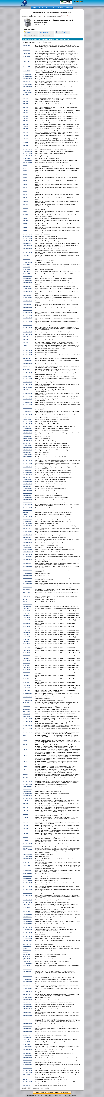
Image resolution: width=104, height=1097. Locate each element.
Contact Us (50, 1092)
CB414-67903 (26, 71)
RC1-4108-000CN (27, 278)
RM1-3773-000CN (27, 325)
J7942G (25, 755)
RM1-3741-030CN (27, 408)
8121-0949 (25, 825)
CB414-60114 (26, 639)
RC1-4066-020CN (27, 563)
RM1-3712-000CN (27, 354)
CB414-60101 (26, 255)
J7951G (25, 761)
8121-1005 (25, 840)
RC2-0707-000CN (27, 1060)
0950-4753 (25, 336)
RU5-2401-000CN (27, 1012)
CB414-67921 (26, 908)
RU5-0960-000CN (27, 452)
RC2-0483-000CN (27, 997)
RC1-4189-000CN (27, 86)
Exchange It (46, 32)
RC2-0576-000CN (27, 999)
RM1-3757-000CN (27, 507)
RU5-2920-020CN (27, 1037)
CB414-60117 (26, 647)
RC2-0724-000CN (27, 1064)
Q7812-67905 (26, 592)
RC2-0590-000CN (27, 360)
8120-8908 (25, 107)
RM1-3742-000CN (27, 378)
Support (57, 1092)
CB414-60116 (26, 643)
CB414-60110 (26, 630)
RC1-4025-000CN (27, 1046)
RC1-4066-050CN (27, 566)
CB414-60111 (26, 632)
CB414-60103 (26, 610)
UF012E (25, 194)
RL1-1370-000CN (27, 878)
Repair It (29, 32)
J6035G (25, 740)
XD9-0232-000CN (27, 243)
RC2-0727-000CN (27, 297)
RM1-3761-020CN (27, 414)
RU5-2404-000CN (27, 1019)
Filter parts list (26, 42)
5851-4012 (25, 774)
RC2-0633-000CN (27, 587)
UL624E (25, 218)
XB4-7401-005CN (27, 923)
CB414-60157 (26, 259)
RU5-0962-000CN (27, 454)
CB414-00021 (26, 264)
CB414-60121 (26, 658)
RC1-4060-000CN (27, 248)
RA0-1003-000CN (27, 387)
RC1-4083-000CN (27, 474)
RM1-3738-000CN (27, 700)
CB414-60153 (26, 675)
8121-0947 (25, 822)
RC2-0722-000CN (27, 292)
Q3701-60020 (26, 706)
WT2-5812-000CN (27, 241)
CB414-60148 (26, 158)
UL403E (25, 211)
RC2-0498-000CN (27, 969)
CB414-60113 (26, 637)
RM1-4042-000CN (27, 936)
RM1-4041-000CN (27, 932)
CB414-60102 (26, 608)
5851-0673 (25, 339)
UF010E (25, 187)
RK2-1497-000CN (27, 363)
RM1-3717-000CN (27, 393)
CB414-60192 (26, 271)
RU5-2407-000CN (27, 1026)
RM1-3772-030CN (27, 321)
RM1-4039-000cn (27, 846)
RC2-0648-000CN (27, 495)
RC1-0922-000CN (27, 78)
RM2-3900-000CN (27, 784)
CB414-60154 (26, 678)
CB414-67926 (26, 50)
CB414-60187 (26, 1044)
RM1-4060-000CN (27, 153)
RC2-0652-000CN (27, 1085)
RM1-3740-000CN (27, 399)
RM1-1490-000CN (27, 1081)
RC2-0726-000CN (27, 295)
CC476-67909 (26, 56)
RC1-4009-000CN (27, 525)
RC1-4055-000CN (27, 74)
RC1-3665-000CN (27, 81)
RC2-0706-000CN (27, 578)
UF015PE (25, 204)
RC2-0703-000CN (27, 499)
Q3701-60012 (26, 702)
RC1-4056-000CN (27, 472)
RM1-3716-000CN (27, 895)
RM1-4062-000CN (27, 156)
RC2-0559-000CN (27, 481)
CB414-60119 (26, 652)
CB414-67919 (26, 45)
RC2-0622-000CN (27, 545)
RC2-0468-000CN (27, 697)
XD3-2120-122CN (27, 786)
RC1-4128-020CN (27, 358)
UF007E (25, 177)
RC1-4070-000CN (27, 1053)
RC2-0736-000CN (27, 304)
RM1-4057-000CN (27, 516)
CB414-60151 (26, 669)
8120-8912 (25, 112)
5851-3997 (25, 952)
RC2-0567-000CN (27, 493)
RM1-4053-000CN (27, 151)
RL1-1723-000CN (27, 310)
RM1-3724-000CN (27, 315)
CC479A (46, 22)
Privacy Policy (47, 1095)
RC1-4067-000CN (27, 988)
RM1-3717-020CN (27, 396)
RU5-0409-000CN (27, 433)
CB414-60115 (26, 641)
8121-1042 (25, 145)
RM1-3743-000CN (27, 382)
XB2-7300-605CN (27, 921)
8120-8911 (25, 110)
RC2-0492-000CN (27, 479)
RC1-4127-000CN (27, 531)
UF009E (25, 184)
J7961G (25, 769)
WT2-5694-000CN (27, 234)
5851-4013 (25, 777)
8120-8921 (25, 128)
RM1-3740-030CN (27, 402)
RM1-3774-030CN (27, 722)
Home (37, 1092)
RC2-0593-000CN (27, 858)
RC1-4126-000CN (27, 528)
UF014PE (25, 201)
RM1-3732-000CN (27, 1070)
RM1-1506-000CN (27, 504)
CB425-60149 (26, 690)
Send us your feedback (70, 1095)
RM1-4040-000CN (27, 929)
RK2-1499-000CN (27, 366)
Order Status (64, 1092)
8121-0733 (25, 803)
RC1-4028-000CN (27, 979)
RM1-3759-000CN (27, 373)
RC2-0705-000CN (27, 575)
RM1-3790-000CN (27, 332)
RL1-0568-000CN (27, 873)
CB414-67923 (26, 417)
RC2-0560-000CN (27, 484)
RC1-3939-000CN (27, 556)
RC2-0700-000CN (27, 497)
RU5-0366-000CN (27, 426)
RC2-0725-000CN (27, 1068)
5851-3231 (25, 512)
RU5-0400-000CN (27, 430)
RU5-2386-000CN (27, 1006)
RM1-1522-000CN (27, 350)
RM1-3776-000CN (27, 327)
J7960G (25, 766)
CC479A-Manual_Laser (27, 949)
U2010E (25, 168)
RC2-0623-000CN (27, 791)
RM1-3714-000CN (27, 421)
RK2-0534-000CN (27, 1062)
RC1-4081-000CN (27, 84)
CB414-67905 (26, 904)
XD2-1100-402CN (27, 854)
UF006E (25, 174)
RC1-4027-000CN (27, 376)
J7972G (25, 165)
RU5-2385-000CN (27, 1004)
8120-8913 (25, 116)
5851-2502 (25, 98)
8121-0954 (25, 833)
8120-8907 (25, 103)
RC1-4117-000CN (27, 581)
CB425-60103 (26, 688)
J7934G (25, 744)
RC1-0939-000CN (27, 693)
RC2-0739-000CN (27, 307)
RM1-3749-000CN (27, 900)
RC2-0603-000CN (27, 282)
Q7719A (25, 601)
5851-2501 (25, 94)
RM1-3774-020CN (27, 718)
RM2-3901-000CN (27, 424)
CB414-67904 (26, 862)
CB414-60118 (26, 650)
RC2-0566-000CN (27, 490)
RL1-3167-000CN (27, 880)
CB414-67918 (26, 865)
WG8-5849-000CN (27, 946)
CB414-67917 (26, 1039)
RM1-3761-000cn (27, 411)
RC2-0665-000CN (27, 1002)
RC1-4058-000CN (27, 521)
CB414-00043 (26, 267)
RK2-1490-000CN (27, 971)
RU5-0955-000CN (27, 441)
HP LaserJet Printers (36, 16)
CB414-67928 (26, 53)
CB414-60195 (26, 685)
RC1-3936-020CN (27, 276)
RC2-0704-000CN (27, 502)
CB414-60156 (26, 965)
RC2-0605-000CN (27, 286)
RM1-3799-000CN (27, 927)
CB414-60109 (26, 626)
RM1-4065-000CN (27, 938)
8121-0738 (25, 810)
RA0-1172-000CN (27, 456)
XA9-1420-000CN (27, 914)
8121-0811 (25, 139)
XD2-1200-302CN (27, 856)
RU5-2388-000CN (27, 1009)
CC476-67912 (26, 61)
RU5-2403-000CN (27, 1015)
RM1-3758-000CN (27, 843)
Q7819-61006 (26, 711)
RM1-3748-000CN (27, 463)
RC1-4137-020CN (27, 162)
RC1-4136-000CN (27, 789)
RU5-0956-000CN (27, 443)
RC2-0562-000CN (27, 535)
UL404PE (25, 214)
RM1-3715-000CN (27, 893)
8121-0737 (25, 807)
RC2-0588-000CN (27, 537)
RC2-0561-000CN (27, 486)
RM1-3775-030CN (27, 728)
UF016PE (25, 208)
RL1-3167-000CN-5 (28, 552)
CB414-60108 (26, 623)
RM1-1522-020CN (27, 352)
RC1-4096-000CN (27, 477)
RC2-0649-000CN (27, 793)
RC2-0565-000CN (27, 488)
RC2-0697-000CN (27, 795)
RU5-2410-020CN (27, 1031)
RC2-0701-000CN (27, 90)
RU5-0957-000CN (27, 445)
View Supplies (63, 32)
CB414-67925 (26, 1042)
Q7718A (25, 599)
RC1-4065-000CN (27, 559)
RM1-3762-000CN (27, 781)
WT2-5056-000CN (27, 236)
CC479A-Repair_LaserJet (27, 849)
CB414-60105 (26, 615)
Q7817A (25, 1079)
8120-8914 (25, 118)
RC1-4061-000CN (27, 985)
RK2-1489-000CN (27, 606)
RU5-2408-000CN (27, 1028)
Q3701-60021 (26, 709)
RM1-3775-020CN (27, 725)
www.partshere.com (26, 16)
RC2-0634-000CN (27, 549)
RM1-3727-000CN (27, 798)
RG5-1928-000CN (27, 149)
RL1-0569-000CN (27, 876)
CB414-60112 (26, 634)
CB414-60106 (26, 617)
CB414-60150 (26, 269)
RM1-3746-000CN (27, 460)
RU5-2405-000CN (27, 1023)
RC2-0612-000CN (27, 288)
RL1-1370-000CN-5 (28, 963)
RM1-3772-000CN (27, 318)
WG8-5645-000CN (27, 944)
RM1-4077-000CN (27, 732)
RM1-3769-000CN (27, 384)
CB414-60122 (26, 660)
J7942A (25, 749)
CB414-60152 (26, 672)
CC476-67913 (26, 66)
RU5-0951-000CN (27, 438)
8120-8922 (25, 132)
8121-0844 (25, 142)
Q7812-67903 (26, 589)
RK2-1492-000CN (27, 976)
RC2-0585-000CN (27, 1055)
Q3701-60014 (26, 369)
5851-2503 (25, 101)
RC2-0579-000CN (27, 280)
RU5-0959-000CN (27, 450)
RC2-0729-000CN (27, 301)
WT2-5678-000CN (27, 238)
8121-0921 (25, 814)
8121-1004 (25, 837)
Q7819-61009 (26, 716)
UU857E (25, 227)
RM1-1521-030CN (27, 554)
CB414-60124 (26, 665)
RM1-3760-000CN (27, 510)
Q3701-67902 (26, 958)
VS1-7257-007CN (27, 245)
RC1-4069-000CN (27, 1049)
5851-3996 (25, 390)
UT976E (25, 224)
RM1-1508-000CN (27, 889)
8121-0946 (25, 817)
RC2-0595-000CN (27, 542)
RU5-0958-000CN (27, 447)
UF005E (25, 170)
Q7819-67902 (26, 961)
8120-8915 (25, 120)
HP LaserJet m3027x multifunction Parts (51, 16)
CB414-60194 (26, 682)
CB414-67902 (26, 273)
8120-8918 (25, 124)
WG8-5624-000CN (27, 940)
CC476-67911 (26, 911)
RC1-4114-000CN (27, 160)
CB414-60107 (26, 620)
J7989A (25, 514)
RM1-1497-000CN (27, 886)
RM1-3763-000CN (27, 902)
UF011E (25, 191)
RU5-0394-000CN (27, 428)
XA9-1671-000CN (27, 919)
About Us (43, 1092)
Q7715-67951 (26, 596)
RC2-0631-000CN (27, 92)
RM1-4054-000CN (27, 252)
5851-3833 (25, 342)
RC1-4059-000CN (27, 981)
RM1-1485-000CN (27, 882)
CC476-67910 (26, 954)
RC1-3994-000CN (27, 870)
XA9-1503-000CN (27, 917)
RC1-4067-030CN (27, 992)
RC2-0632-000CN (27, 547)
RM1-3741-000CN (27, 404)
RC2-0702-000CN (27, 1057)
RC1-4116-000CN (27, 573)
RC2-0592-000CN (27, 539)
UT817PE (25, 220)
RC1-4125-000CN (27, 583)
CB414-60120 (26, 655)
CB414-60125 (26, 667)
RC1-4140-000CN (27, 994)
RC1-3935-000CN (27, 470)
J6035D (25, 735)
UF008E (25, 180)
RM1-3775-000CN (27, 262)
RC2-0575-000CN (27, 76)
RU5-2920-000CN (27, 1035)
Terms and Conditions (58, 1095)
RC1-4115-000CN (27, 570)
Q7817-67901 (26, 1074)
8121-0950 (25, 829)
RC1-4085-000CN (27, 467)
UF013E (25, 197)
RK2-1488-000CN (27, 604)
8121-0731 (25, 800)
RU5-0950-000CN (27, 436)
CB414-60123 (26, 663)
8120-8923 (25, 135)
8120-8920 (25, 126)
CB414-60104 (26, 613)
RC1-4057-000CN (27, 519)
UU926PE (25, 230)
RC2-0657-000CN (27, 419)
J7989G (25, 345)
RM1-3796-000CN (27, 1072)
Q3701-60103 (26, 956)
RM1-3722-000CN (27, 334)
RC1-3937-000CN (27, 523)
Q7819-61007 (26, 714)
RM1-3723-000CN (27, 312)
